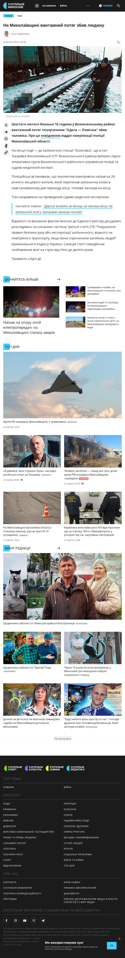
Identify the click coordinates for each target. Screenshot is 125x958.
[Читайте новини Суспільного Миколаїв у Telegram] (43, 920)
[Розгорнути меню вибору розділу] (37, 6)
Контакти (9, 882)
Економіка (10, 815)
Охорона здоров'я (76, 826)
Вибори (8, 820)
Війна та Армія (73, 859)
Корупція (70, 803)
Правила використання (80, 887)
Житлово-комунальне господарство (28, 831)
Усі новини (49, 5)
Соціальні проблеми (78, 854)
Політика (9, 848)
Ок (111, 945)
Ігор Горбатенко (20, 33)
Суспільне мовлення (17, 887)
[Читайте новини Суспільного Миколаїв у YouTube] (24, 920)
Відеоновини (12, 865)
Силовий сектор (14, 843)
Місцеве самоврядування (81, 837)
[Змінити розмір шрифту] (118, 42)
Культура (70, 809)
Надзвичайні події (76, 820)
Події (19, 16)
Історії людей (73, 843)
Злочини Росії (13, 854)
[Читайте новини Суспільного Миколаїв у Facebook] (6, 920)
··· (88, 5)
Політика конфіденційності (22, 893)
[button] (6, 125)
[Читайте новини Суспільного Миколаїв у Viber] (34, 920)
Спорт (7, 859)
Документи (71, 893)
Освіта (68, 815)
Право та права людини (19, 837)
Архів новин (72, 882)
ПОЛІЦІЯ (8, 16)
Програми (10, 899)
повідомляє (51, 135)
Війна (63, 5)
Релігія (68, 848)
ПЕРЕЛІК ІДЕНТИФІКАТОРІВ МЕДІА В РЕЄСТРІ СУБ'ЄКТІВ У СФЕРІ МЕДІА (91, 900)
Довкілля (9, 826)
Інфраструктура (74, 831)
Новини (8, 787)
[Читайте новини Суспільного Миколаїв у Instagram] (15, 920)
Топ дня (69, 865)
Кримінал (9, 809)
